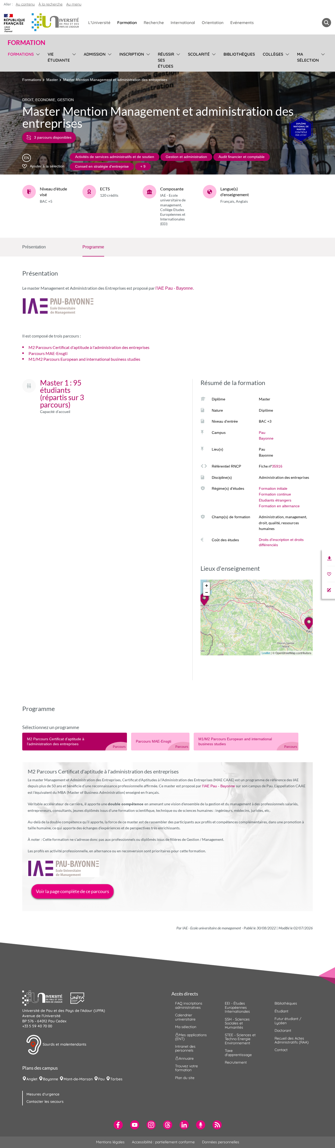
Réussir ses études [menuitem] (166, 60)
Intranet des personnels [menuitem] (185, 1048)
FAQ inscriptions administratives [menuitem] (188, 1005)
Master (52, 80)
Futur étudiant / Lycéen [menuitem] (288, 1020)
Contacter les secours (45, 1101)
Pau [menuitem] (101, 1079)
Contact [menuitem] (281, 1049)
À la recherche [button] (50, 4)
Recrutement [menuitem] (236, 1062)
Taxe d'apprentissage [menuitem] (238, 1052)
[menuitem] (118, 1124)
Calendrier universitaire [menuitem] (185, 1017)
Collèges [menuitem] (273, 54)
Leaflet (266, 653)
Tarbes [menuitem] (116, 1079)
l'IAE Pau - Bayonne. (174, 288)
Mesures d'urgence (42, 1094)
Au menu (73, 4)
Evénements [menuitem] (242, 22)
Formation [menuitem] (127, 22)
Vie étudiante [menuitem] (59, 57)
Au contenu (25, 4)
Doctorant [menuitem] (283, 1030)
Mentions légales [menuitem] (110, 1142)
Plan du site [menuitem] (184, 1077)
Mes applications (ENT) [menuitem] (191, 1036)
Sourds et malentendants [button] (64, 1044)
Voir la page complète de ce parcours (72, 891)
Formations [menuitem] (21, 54)
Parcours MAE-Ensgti (48, 353)
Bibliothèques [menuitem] (239, 54)
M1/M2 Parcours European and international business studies (84, 359)
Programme (93, 247)
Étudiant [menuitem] (281, 1011)
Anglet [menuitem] (31, 1079)
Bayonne (266, 438)
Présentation (34, 247)
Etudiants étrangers (275, 500)
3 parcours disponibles (52, 137)
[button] (46, 997)
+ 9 (143, 166)
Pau (262, 432)
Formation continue (275, 494)
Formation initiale (273, 488)
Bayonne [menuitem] (50, 1079)
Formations (31, 80)
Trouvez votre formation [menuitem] (186, 1068)
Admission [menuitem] (94, 54)
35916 (277, 466)
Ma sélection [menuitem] (308, 57)
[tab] (74, 741)
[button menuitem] (326, 22)
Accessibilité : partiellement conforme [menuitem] (163, 1142)
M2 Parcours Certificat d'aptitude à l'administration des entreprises (89, 347)
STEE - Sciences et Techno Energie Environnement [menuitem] (240, 1039)
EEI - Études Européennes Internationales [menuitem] (237, 1007)
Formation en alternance (279, 506)
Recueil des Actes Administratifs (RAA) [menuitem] (292, 1040)
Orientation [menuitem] (213, 22)
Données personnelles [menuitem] (220, 1142)
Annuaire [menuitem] (186, 1058)
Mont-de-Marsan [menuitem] (78, 1079)
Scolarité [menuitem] (199, 54)
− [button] (206, 592)
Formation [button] (26, 42)
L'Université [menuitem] (99, 22)
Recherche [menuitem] (154, 22)
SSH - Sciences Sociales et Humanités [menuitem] (237, 1023)
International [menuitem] (183, 22)
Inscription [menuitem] (131, 54)
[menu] (37, 59)
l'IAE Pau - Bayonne (218, 786)
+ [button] (206, 585)
